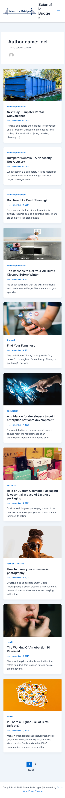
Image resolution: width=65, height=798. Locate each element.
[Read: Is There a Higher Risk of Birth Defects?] (32, 694)
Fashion (11, 563)
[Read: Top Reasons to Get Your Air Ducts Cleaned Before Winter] (32, 243)
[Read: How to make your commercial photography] (32, 541)
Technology (12, 411)
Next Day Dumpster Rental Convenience (25, 113)
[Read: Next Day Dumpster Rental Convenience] (32, 84)
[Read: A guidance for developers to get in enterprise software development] (32, 389)
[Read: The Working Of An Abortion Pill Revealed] (32, 620)
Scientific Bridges (45, 11)
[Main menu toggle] (58, 11)
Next (32, 769)
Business (11, 485)
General (11, 340)
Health (10, 642)
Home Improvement (16, 106)
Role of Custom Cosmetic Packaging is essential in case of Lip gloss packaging (32, 494)
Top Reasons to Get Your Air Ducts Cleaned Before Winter (31, 272)
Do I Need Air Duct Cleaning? (27, 200)
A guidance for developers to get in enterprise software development (31, 418)
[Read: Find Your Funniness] (32, 318)
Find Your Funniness (21, 345)
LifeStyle (20, 563)
